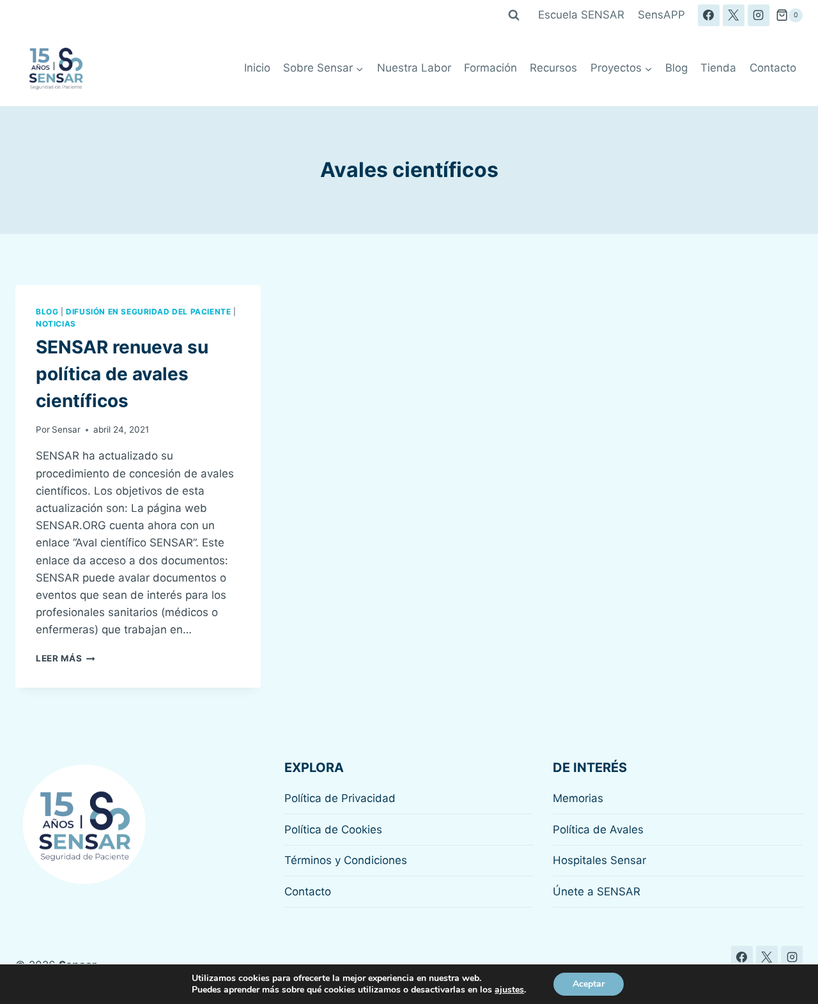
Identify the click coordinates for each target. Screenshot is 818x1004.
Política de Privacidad (340, 798)
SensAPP (661, 14)
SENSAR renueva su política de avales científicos (122, 374)
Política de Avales (598, 829)
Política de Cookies (333, 829)
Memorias (578, 798)
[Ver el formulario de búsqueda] (513, 15)
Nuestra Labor (414, 67)
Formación (490, 67)
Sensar (66, 429)
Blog (676, 67)
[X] (734, 15)
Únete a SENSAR (596, 891)
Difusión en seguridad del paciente (148, 311)
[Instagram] (758, 15)
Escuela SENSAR (581, 14)
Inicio (257, 67)
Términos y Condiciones (345, 860)
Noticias (56, 323)
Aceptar (589, 984)
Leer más (65, 658)
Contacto (773, 67)
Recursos (553, 67)
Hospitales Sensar (599, 860)
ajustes (509, 990)
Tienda (718, 67)
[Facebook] (709, 15)
